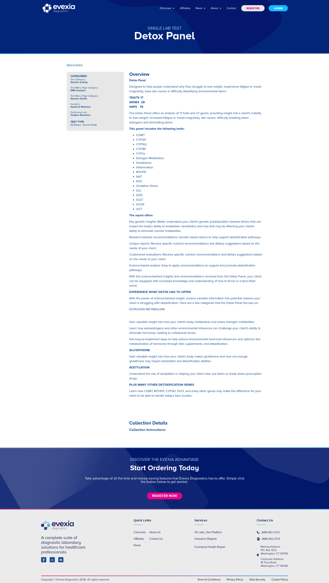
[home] (59, 8)
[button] (167, 10)
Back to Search (75, 65)
